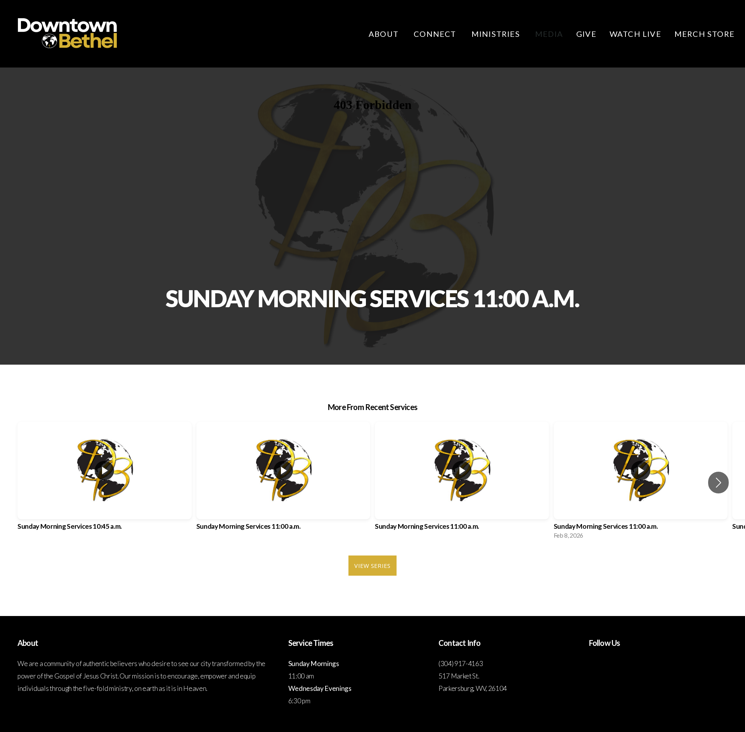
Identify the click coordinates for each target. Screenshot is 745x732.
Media (549, 33)
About (384, 33)
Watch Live (635, 33)
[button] (718, 482)
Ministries (496, 33)
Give (586, 33)
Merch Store (704, 33)
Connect (436, 33)
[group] (104, 483)
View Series (372, 565)
